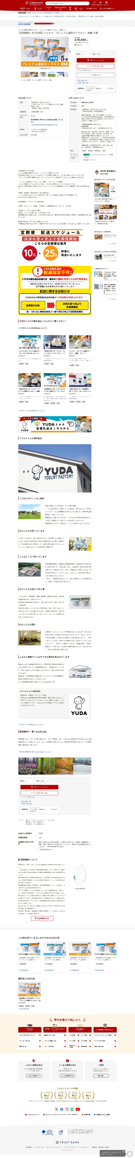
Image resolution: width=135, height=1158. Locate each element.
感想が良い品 (22, 1046)
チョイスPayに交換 (99, 1041)
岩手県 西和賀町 (24, 1009)
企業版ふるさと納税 (103, 1114)
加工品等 (29, 824)
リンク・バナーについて (53, 1147)
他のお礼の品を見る (39, 131)
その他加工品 (39, 824)
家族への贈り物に (99, 1046)
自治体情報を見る (43, 918)
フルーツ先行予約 (49, 1046)
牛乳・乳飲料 (37, 822)
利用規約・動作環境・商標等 (100, 1147)
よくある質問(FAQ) (67, 1075)
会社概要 (28, 1147)
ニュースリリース (38, 1147)
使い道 (79, 8)
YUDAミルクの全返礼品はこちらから (32, 410)
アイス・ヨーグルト (38, 820)
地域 (38, 8)
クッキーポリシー (84, 1147)
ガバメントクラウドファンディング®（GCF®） (61, 1114)
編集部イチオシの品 (49, 1035)
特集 (70, 8)
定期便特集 (84, 1046)
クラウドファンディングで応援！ (103, 1035)
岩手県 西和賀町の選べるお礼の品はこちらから (35, 752)
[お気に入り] (129, 1154)
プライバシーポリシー (70, 1147)
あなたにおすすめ (60, 8)
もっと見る (112, 243)
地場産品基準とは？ (46, 849)
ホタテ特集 (84, 1041)
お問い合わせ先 (83, 82)
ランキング (49, 8)
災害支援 (87, 1114)
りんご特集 (72, 1041)
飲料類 (28, 822)
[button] (53, 23)
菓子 (27, 820)
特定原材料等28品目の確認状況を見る (45, 125)
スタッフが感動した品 (50, 1041)
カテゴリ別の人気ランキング (27, 1035)
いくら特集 (84, 1035)
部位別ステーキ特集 (72, 1046)
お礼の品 (25, 8)
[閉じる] (123, 1152)
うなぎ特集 (72, 1035)
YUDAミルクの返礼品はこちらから (31, 724)
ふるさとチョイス (33, 1114)
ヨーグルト (51, 820)
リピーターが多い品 (24, 1041)
